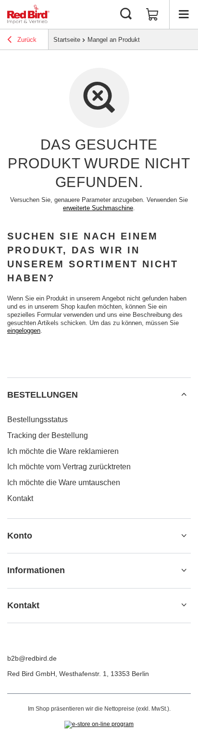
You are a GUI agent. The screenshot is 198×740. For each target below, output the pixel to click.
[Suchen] (126, 14)
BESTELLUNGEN (42, 395)
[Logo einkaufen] (28, 14)
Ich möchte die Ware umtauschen (63, 482)
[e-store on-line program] (99, 724)
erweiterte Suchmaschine (98, 208)
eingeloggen (23, 330)
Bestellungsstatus (37, 419)
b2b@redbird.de (32, 658)
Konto (19, 535)
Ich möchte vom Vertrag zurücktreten (69, 467)
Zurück (26, 39)
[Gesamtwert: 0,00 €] (152, 14)
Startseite (66, 39)
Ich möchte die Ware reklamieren (63, 451)
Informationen (36, 570)
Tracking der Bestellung (47, 435)
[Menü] (183, 14)
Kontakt (20, 498)
